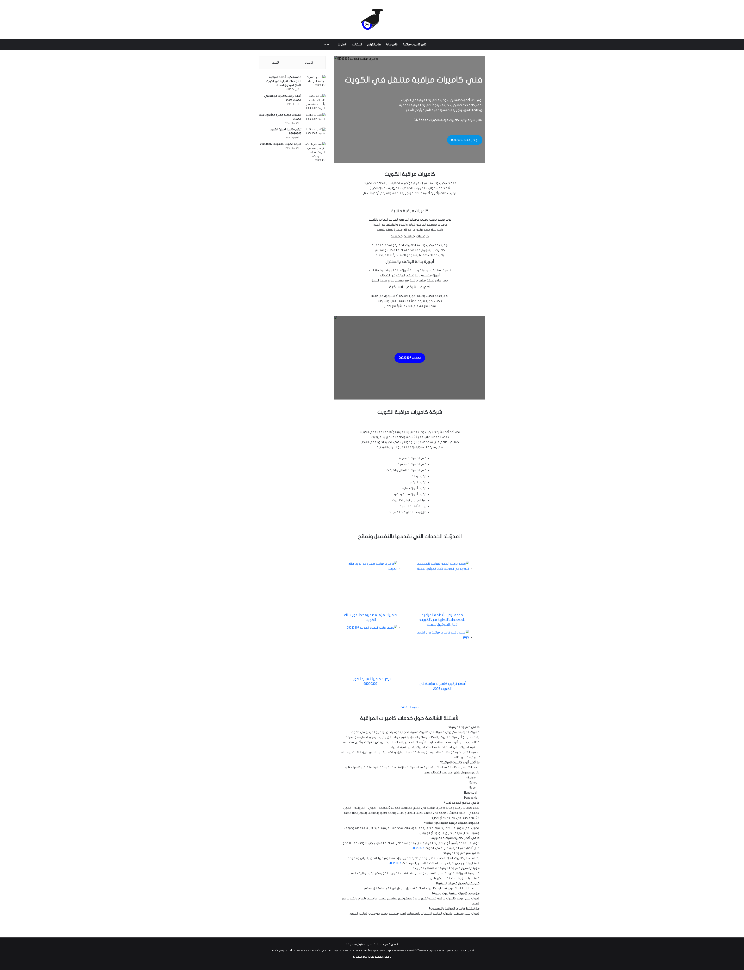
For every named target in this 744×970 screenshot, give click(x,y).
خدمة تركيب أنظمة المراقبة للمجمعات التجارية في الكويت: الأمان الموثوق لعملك (442, 620)
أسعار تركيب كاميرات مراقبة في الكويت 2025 (442, 686)
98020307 (418, 848)
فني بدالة (392, 44)
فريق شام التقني (363, 956)
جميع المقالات (409, 707)
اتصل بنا (342, 44)
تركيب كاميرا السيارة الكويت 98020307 (370, 681)
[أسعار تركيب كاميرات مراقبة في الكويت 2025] (315, 102)
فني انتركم (374, 44)
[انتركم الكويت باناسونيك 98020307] (315, 152)
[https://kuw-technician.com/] (372, 19)
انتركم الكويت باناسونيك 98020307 (280, 143)
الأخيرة (309, 62)
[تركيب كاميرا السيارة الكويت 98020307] (315, 133)
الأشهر (275, 62)
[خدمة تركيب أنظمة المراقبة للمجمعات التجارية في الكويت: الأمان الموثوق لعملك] (315, 83)
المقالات (357, 44)
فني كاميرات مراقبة (414, 44)
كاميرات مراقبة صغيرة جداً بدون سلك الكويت (370, 617)
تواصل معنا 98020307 (464, 140)
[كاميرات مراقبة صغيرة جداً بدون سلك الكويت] (315, 118)
